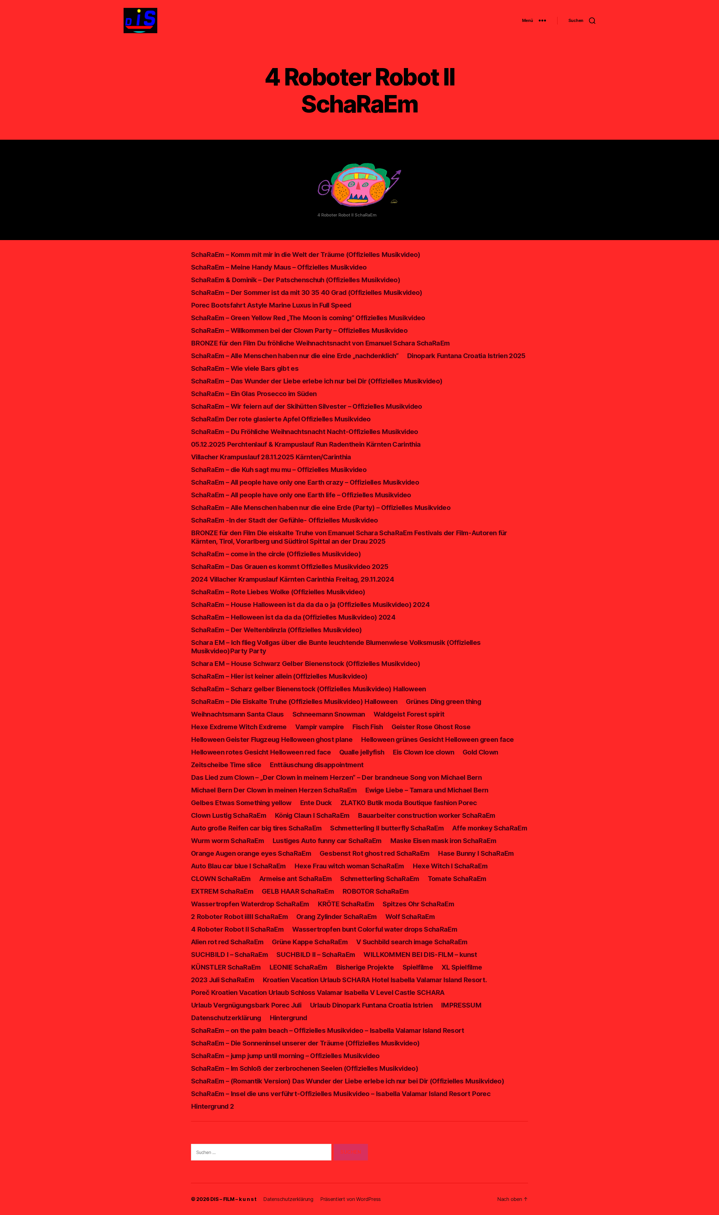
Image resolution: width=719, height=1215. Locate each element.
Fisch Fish (367, 727)
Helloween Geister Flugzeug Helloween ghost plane (271, 739)
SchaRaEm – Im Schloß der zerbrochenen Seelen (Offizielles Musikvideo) (304, 1068)
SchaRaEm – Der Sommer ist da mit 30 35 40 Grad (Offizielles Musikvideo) (306, 292)
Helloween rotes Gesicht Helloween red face (261, 752)
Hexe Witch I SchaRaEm (450, 866)
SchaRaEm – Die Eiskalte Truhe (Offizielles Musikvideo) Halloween (294, 701)
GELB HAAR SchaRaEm (298, 891)
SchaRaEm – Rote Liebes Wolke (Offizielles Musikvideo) (278, 592)
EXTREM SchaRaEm (222, 891)
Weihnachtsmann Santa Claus (237, 714)
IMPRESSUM (461, 1005)
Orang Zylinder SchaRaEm (336, 917)
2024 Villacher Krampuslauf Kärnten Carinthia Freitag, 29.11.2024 (292, 579)
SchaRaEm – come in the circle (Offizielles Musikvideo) (276, 554)
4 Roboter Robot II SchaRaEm (237, 929)
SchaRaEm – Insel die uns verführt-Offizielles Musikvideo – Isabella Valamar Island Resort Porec (340, 1094)
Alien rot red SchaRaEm (227, 942)
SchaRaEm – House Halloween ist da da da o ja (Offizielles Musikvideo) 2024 (310, 604)
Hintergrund (288, 1018)
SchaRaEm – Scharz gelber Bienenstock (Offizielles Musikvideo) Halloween (308, 689)
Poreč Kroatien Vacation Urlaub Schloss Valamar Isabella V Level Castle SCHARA (318, 992)
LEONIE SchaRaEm (298, 967)
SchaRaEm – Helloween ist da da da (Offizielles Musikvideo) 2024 (293, 617)
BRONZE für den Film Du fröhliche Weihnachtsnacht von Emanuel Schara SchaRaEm (320, 343)
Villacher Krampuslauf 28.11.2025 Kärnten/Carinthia (271, 457)
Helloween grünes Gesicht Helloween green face (437, 739)
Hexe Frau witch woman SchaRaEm (349, 866)
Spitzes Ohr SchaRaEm (418, 904)
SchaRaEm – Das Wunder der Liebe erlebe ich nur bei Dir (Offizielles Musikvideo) (316, 381)
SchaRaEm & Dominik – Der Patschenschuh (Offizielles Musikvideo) (295, 280)
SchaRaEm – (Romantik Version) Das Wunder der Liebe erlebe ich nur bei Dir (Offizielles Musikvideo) (347, 1081)
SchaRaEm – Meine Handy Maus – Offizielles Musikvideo (279, 267)
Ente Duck (316, 803)
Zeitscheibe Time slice (226, 765)
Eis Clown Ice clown (423, 752)
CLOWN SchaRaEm (221, 879)
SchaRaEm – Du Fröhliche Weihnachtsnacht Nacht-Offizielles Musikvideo (304, 432)
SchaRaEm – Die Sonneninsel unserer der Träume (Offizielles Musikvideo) (305, 1043)
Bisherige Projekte (365, 967)
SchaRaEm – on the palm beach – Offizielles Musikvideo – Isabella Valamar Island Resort (327, 1030)
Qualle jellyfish (361, 752)
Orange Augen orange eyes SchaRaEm (251, 853)
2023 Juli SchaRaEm (222, 980)
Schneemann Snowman (328, 714)
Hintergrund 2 (212, 1106)
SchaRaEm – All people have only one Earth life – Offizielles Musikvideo (301, 495)
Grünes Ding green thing (443, 701)
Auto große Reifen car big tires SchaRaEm (256, 828)
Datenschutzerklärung (226, 1018)
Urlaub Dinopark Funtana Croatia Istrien (371, 1005)
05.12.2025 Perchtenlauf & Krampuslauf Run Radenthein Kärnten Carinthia (305, 444)
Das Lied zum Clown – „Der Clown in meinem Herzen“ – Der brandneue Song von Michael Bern (336, 777)
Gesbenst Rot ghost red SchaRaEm (374, 853)
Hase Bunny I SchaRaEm (476, 853)
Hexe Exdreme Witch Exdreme (239, 727)
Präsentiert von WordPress (350, 1199)
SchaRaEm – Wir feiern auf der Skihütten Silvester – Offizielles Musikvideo (306, 406)
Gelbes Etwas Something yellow (241, 803)
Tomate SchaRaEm (457, 879)
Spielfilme (417, 967)
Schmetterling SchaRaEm (379, 879)
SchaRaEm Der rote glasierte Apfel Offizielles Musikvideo (281, 419)
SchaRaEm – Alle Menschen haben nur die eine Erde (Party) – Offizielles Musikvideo (320, 507)
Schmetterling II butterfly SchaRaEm (387, 828)
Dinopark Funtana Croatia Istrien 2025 (466, 356)
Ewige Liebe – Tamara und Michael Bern (426, 790)
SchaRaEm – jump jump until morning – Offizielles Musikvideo (285, 1056)
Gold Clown (480, 752)
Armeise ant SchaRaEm (295, 879)
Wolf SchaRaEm (410, 917)
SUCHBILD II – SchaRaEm (315, 954)
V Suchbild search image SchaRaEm (412, 942)
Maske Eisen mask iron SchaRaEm (443, 841)
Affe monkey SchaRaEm (489, 828)
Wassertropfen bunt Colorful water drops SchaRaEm (374, 929)
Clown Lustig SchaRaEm (228, 815)
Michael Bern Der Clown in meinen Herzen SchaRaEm (274, 790)
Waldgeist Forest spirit (409, 714)
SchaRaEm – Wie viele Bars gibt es (245, 368)
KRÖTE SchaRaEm (346, 904)
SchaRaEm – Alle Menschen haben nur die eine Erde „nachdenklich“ (295, 356)
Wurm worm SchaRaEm (227, 841)
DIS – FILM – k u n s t (233, 1199)
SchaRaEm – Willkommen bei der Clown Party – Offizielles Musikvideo (299, 330)
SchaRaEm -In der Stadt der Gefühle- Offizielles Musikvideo (284, 520)
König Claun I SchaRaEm (312, 815)
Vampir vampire (319, 727)
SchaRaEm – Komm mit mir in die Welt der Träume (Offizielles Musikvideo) (305, 254)
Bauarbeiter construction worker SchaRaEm (426, 815)
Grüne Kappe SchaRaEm (310, 942)
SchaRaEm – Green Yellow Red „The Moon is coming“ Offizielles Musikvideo (308, 318)
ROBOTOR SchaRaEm (375, 891)
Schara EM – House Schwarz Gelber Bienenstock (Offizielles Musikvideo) (305, 664)
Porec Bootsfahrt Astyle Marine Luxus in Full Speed (271, 305)
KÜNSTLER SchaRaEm (226, 967)
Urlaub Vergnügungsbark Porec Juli (246, 1005)
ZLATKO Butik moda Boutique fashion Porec (408, 803)
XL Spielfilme (462, 967)
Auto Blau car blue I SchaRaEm (238, 866)
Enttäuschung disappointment (316, 765)
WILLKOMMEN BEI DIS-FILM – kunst (420, 954)
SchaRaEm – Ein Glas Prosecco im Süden (254, 394)
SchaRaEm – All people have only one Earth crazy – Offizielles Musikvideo (305, 482)
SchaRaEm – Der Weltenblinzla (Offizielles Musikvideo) (276, 630)
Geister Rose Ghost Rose (431, 727)
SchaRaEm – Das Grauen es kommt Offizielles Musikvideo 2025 (289, 567)
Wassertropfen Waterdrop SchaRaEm (250, 904)
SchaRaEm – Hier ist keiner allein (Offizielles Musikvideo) (279, 676)
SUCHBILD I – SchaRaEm (229, 954)
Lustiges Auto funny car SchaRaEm (327, 841)
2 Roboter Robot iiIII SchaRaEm (239, 917)
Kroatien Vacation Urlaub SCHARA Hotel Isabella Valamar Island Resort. (375, 980)
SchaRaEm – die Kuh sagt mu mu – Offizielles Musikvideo (279, 470)
